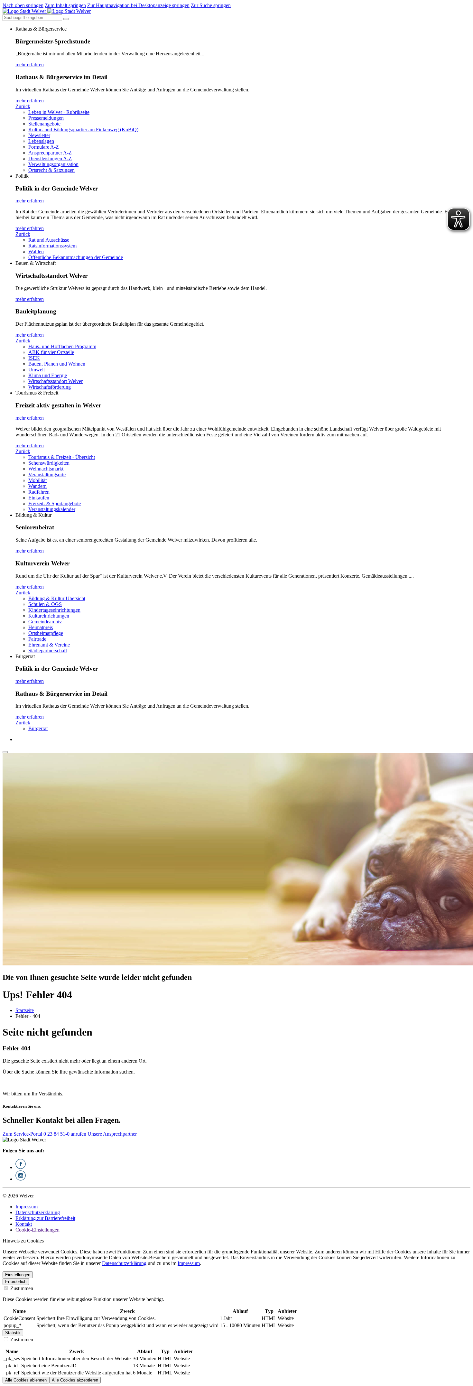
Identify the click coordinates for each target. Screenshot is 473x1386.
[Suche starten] (66, 19)
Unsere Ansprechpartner (112, 1134)
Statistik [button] (13, 1332)
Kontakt (23, 1224)
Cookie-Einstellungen (37, 1230)
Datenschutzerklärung (37, 1212)
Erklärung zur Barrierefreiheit (45, 1218)
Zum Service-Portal (22, 1134)
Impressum (26, 1206)
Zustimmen (21, 1288)
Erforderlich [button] (15, 1281)
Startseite (24, 1010)
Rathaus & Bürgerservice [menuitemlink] (41, 29)
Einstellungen (17, 1274)
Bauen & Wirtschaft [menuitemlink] (35, 263)
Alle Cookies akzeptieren (75, 1380)
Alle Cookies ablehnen (26, 1380)
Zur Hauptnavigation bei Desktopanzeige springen (138, 5)
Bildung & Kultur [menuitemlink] (33, 515)
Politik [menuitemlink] (22, 176)
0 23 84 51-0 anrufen (64, 1134)
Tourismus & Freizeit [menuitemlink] (36, 392)
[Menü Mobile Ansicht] (5, 752)
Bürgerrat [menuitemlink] (25, 656)
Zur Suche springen (211, 5)
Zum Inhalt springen (65, 5)
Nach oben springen (23, 5)
